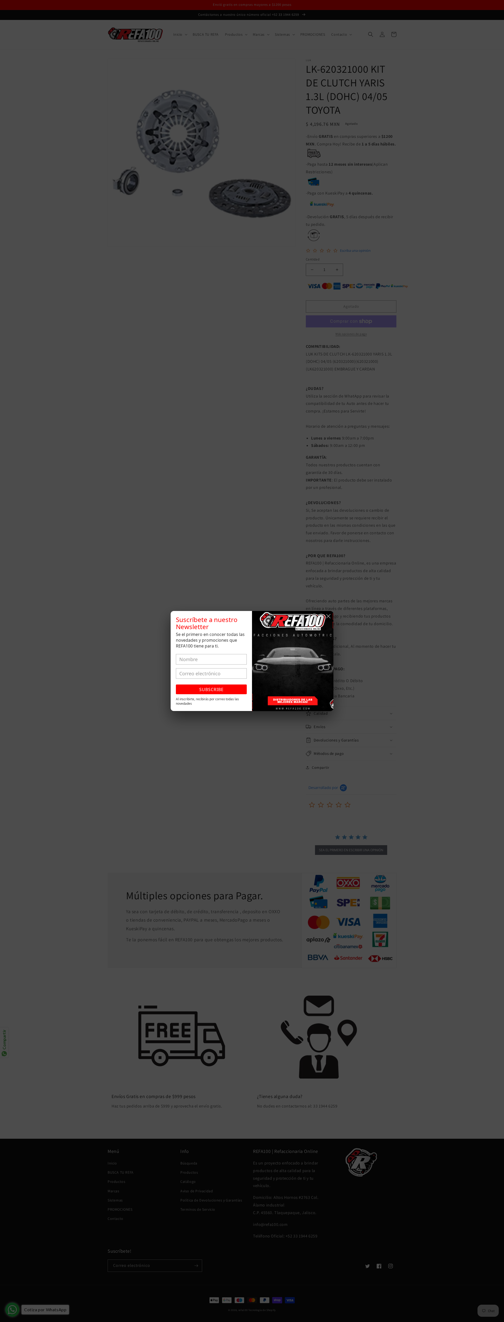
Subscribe (211, 689)
